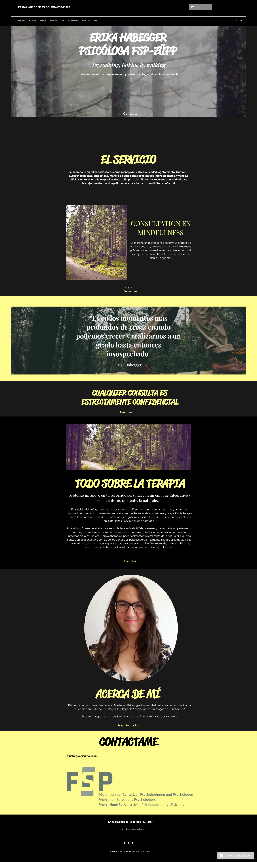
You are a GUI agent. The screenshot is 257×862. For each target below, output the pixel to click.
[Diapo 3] (131, 287)
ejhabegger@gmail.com (82, 756)
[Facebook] (236, 20)
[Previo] (11, 244)
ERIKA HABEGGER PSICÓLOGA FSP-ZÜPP (44, 7)
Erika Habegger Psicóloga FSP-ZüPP (131, 821)
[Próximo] (246, 244)
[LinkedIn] (240, 20)
